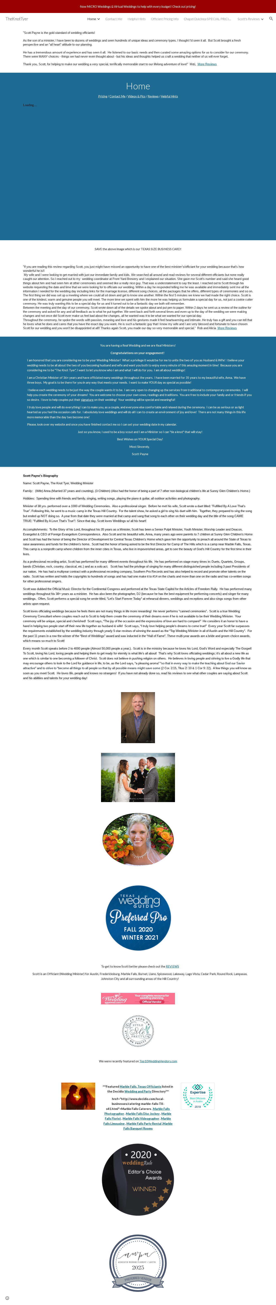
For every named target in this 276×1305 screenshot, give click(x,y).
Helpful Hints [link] (136, 19)
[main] (138, 48)
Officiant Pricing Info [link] (165, 19)
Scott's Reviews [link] (249, 19)
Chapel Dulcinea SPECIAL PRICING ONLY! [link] (208, 19)
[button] (271, 18)
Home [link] (91, 19)
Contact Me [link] (113, 19)
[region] (138, 6)
